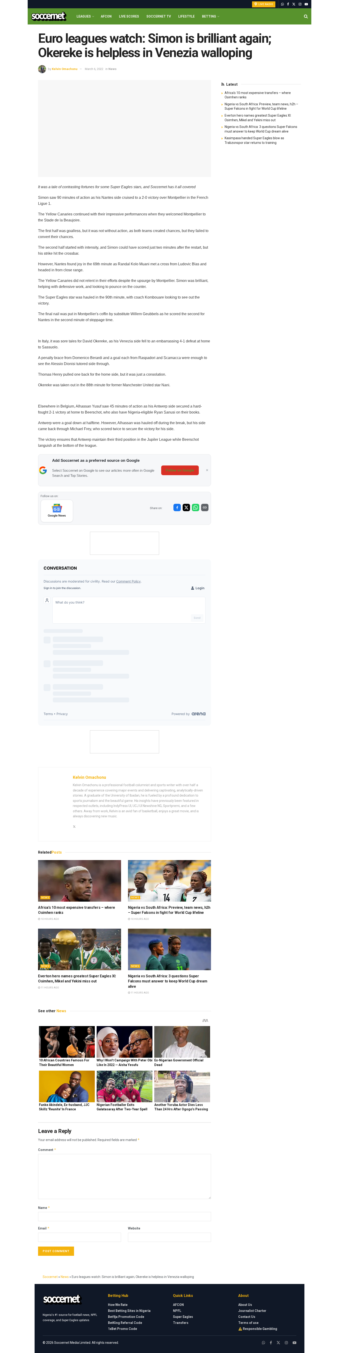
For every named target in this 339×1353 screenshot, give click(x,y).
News (112, 69)
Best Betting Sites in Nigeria (129, 1311)
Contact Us (246, 1317)
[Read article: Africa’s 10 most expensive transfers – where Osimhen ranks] (79, 881)
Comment (47, 1150)
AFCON (106, 16)
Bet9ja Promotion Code (126, 1317)
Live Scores (129, 16)
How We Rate (118, 1305)
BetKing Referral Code (125, 1323)
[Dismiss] (207, 470)
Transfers (180, 1323)
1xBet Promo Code (122, 1329)
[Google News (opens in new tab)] (57, 511)
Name (44, 1207)
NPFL (177, 1311)
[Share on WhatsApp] (195, 507)
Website (134, 1228)
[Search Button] (306, 16)
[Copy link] (204, 507)
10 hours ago (49, 919)
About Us (245, 1305)
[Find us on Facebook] (288, 4)
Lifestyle (186, 16)
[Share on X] (186, 507)
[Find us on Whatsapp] (282, 4)
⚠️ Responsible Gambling (257, 1329)
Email (44, 1228)
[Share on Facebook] (177, 507)
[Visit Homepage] (48, 16)
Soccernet (50, 1277)
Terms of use (248, 1323)
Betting (209, 16)
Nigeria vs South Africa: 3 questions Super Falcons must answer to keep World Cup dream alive (167, 981)
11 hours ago (49, 987)
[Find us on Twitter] (293, 4)
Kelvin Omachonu (64, 69)
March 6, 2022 (94, 69)
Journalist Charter (252, 1311)
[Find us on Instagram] (300, 4)
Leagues (84, 16)
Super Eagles (183, 1317)
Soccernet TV (158, 16)
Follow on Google (180, 470)
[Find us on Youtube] (306, 4)
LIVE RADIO (265, 4)
